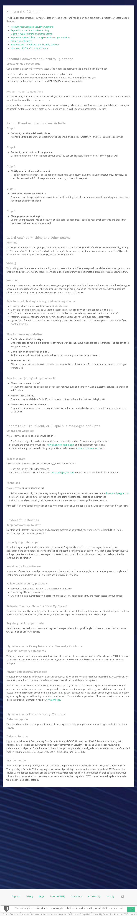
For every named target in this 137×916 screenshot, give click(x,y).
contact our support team (91, 448)
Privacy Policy (54, 699)
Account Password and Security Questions (32, 26)
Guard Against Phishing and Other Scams (31, 33)
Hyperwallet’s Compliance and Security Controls (35, 44)
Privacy (29, 896)
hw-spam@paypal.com (62, 472)
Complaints (77, 896)
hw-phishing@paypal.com (61, 444)
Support (16, 896)
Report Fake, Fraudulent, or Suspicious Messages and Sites (40, 37)
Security (110, 896)
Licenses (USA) (57, 896)
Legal (41, 896)
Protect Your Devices (21, 41)
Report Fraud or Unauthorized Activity (30, 30)
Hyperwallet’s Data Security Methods (29, 48)
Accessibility (94, 896)
